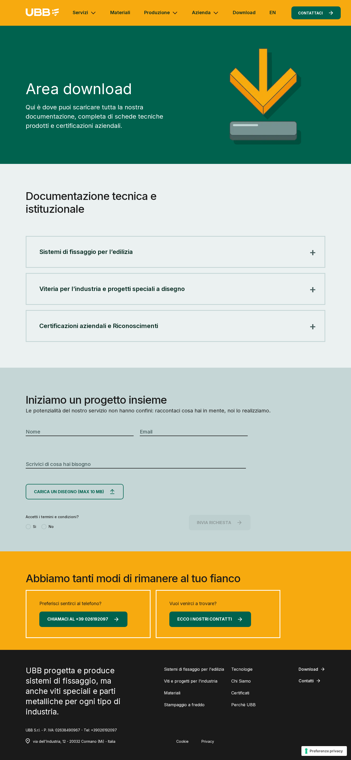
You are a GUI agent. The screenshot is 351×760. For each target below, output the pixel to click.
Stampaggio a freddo (184, 704)
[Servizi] (93, 13)
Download (244, 12)
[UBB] (42, 12)
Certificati (240, 692)
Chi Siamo (241, 681)
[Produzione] (175, 13)
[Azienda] (216, 13)
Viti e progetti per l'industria (190, 681)
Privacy (207, 741)
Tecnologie (242, 669)
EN (273, 12)
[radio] (31, 526)
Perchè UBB (243, 704)
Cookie (182, 741)
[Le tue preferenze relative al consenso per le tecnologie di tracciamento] (324, 751)
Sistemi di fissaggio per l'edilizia (194, 669)
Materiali (120, 12)
